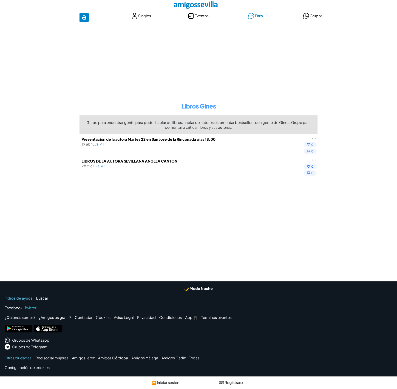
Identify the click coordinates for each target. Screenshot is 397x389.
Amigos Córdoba (113, 357)
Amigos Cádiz (174, 357)
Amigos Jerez (83, 357)
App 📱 (191, 317)
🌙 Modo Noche (198, 288)
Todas (194, 357)
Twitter (30, 307)
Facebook (14, 307)
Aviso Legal (124, 317)
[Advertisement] (198, 59)
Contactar (83, 317)
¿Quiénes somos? (20, 317)
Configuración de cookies (27, 367)
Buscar (42, 298)
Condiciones (170, 317)
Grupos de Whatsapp (30, 340)
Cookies (103, 317)
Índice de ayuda (19, 298)
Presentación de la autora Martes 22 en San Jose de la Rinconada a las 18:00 (149, 139)
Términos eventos (216, 317)
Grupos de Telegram (30, 346)
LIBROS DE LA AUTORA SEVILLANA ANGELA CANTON (129, 161)
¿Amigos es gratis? (55, 317)
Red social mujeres (52, 357)
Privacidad (146, 317)
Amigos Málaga (144, 357)
